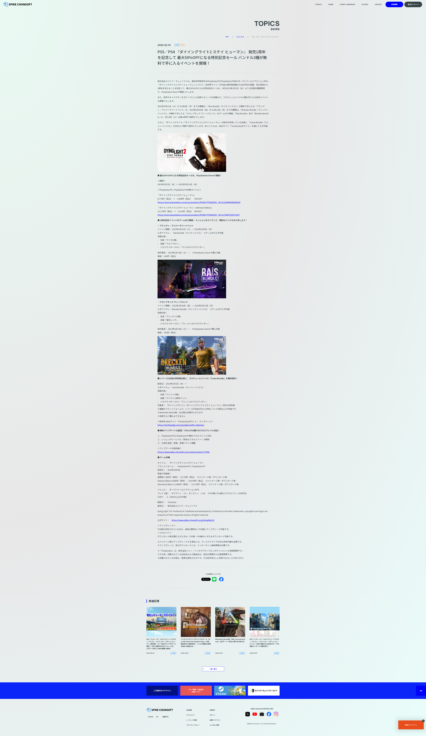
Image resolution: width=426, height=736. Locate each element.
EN (157, 717)
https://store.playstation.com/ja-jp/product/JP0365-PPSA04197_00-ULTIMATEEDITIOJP (199, 214)
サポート (212, 715)
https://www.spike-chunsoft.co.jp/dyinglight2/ (193, 520)
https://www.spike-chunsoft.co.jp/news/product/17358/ (184, 451)
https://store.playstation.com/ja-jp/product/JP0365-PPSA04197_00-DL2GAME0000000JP (199, 202)
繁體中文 (165, 717)
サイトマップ (190, 715)
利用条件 (212, 710)
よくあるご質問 (214, 725)
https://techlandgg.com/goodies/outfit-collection (181, 424)
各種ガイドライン (215, 720)
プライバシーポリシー (193, 725)
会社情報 (189, 710)
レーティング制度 (191, 720)
